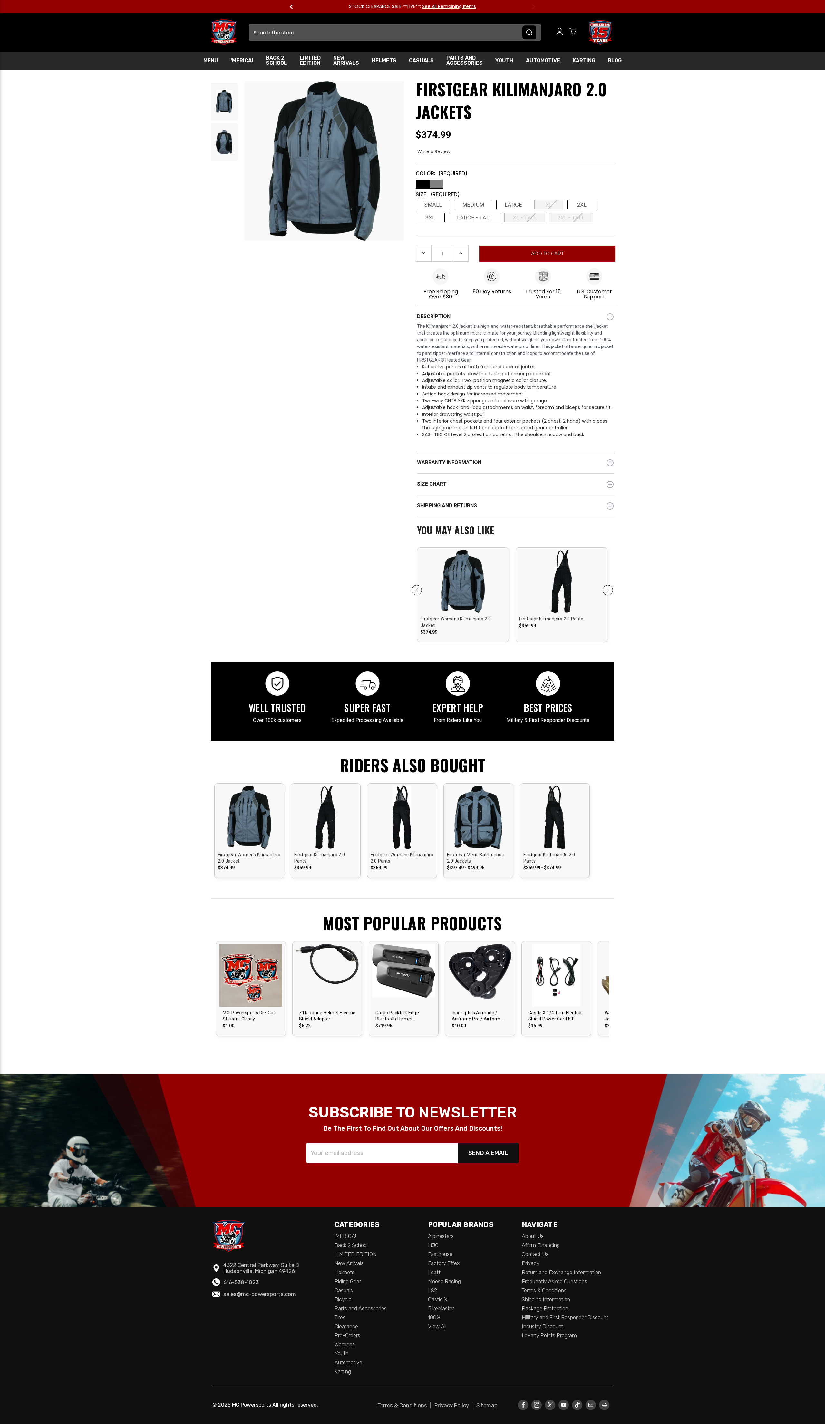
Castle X (437, 1299)
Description (434, 316)
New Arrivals (346, 60)
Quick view (463, 575)
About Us (533, 1236)
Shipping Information (546, 1299)
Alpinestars (441, 1236)
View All (437, 1326)
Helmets (384, 60)
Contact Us (535, 1254)
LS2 (432, 1290)
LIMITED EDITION (310, 60)
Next (530, 7)
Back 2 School (276, 60)
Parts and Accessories (464, 60)
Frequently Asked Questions (554, 1281)
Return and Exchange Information (561, 1272)
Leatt (434, 1272)
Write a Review (433, 151)
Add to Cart (403, 981)
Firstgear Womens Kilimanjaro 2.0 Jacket (456, 622)
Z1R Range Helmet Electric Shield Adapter (327, 1016)
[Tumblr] (577, 1404)
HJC (433, 1245)
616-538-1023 (241, 1282)
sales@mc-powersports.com (259, 1294)
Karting (584, 60)
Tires (340, 1317)
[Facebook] (523, 1404)
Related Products (515, 530)
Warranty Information (449, 462)
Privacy (530, 1263)
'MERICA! (242, 60)
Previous (294, 7)
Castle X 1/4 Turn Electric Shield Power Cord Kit (554, 1016)
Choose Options (463, 587)
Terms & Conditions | (405, 1405)
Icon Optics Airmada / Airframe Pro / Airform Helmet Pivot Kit (476, 1016)
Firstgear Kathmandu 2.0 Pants (549, 858)
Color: (441, 173)
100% (434, 1317)
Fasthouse (440, 1254)
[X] (550, 1404)
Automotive (543, 60)
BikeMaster (441, 1308)
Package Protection (545, 1308)
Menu (210, 60)
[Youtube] (564, 1404)
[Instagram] (536, 1404)
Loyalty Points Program (549, 1335)
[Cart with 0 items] (573, 32)
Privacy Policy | (454, 1405)
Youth (504, 60)
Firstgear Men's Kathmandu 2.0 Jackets (475, 858)
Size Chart (432, 484)
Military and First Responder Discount (565, 1317)
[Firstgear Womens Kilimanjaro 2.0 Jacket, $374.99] (463, 606)
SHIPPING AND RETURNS (447, 505)
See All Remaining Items (449, 6)
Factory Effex (444, 1263)
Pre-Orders (347, 1335)
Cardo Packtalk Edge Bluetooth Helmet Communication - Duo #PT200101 (398, 1016)
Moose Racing (444, 1281)
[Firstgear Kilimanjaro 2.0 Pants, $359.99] (561, 606)
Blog (615, 60)
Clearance (346, 1326)
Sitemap (487, 1405)
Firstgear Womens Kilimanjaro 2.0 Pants (402, 858)
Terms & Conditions (544, 1290)
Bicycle (343, 1299)
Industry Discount (542, 1326)
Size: (438, 194)
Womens (345, 1344)
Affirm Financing (541, 1245)
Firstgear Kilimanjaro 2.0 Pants (551, 618)
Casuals (421, 60)
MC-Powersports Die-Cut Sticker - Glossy (249, 1016)
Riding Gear (348, 1281)
